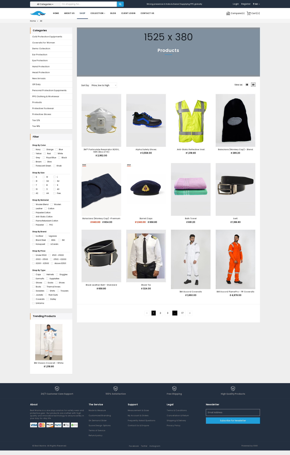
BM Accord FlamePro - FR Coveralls (235, 291)
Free (59, 193)
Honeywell (40, 244)
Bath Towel (191, 218)
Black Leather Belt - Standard (101, 284)
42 (37, 193)
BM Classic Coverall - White (49, 363)
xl (36, 181)
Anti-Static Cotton (44, 216)
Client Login (128, 13)
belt (235, 218)
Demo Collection (41, 48)
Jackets (39, 295)
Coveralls (40, 299)
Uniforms (40, 303)
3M (63, 240)
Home (56, 13)
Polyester (40, 224)
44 (47, 193)
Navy (38, 149)
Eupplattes (54, 278)
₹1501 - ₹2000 (60, 259)
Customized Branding (100, 415)
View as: (238, 84)
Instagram (155, 446)
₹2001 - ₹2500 (42, 263)
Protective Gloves (41, 114)
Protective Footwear (43, 108)
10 (37, 189)
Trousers (64, 290)
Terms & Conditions (177, 410)
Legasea (53, 236)
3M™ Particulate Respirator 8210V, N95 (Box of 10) (101, 150)
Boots (38, 286)
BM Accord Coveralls (191, 291)
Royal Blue (51, 157)
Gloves (39, 282)
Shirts (52, 290)
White (60, 153)
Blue (61, 149)
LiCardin (54, 244)
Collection (97, 13)
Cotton (51, 208)
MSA (53, 240)
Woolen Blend (42, 204)
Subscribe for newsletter (233, 420)
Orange (49, 149)
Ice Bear (39, 236)
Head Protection (41, 72)
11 (47, 189)
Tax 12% (36, 120)
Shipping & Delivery (176, 420)
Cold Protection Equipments (47, 36)
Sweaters (40, 290)
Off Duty (36, 84)
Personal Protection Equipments (49, 90)
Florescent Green (43, 165)
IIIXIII (255, 445)
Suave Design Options (100, 425)
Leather (39, 208)
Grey (38, 157)
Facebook (134, 446)
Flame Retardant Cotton (47, 220)
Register (246, 3)
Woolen (57, 204)
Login (236, 3)
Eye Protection (40, 60)
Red (49, 153)
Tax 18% (36, 126)
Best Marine (40, 445)
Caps (38, 274)
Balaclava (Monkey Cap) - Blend (235, 149)
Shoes (62, 282)
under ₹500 (41, 255)
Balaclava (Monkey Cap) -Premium (101, 218)
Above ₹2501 (60, 263)
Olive (49, 161)
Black (64, 157)
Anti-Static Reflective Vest (191, 149)
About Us (69, 13)
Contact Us (147, 13)
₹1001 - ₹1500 (42, 259)
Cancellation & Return (178, 415)
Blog (113, 13)
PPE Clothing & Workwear (45, 96)
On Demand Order (98, 420)
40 (58, 189)
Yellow (39, 153)
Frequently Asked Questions (141, 420)
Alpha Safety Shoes (146, 149)
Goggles (64, 274)
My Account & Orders (138, 415)
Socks (50, 282)
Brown (39, 161)
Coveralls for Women (43, 42)
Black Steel (41, 240)
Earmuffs (40, 278)
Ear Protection (39, 54)
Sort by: (85, 85)
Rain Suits (53, 295)
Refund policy (96, 435)
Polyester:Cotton (43, 212)
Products (37, 102)
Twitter (144, 446)
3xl (58, 181)
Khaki (59, 165)
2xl (47, 181)
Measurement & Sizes (138, 410)
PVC (51, 224)
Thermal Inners (53, 286)
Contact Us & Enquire (138, 425)
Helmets (50, 274)
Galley (53, 299)
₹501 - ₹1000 (58, 255)
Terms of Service (97, 430)
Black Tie (146, 284)
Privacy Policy (173, 425)
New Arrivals (39, 78)
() (255, 13)
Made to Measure (97, 410)
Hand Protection (41, 66)
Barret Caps (146, 218)
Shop (82, 13)
